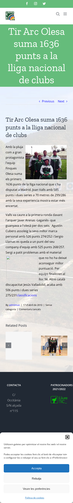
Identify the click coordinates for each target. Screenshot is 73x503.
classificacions (27, 295)
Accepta (36, 468)
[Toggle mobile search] (58, 14)
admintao (14, 305)
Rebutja (36, 478)
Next (61, 101)
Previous (48, 101)
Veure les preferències (36, 488)
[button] (67, 437)
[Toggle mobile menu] (65, 14)
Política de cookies (34, 497)
